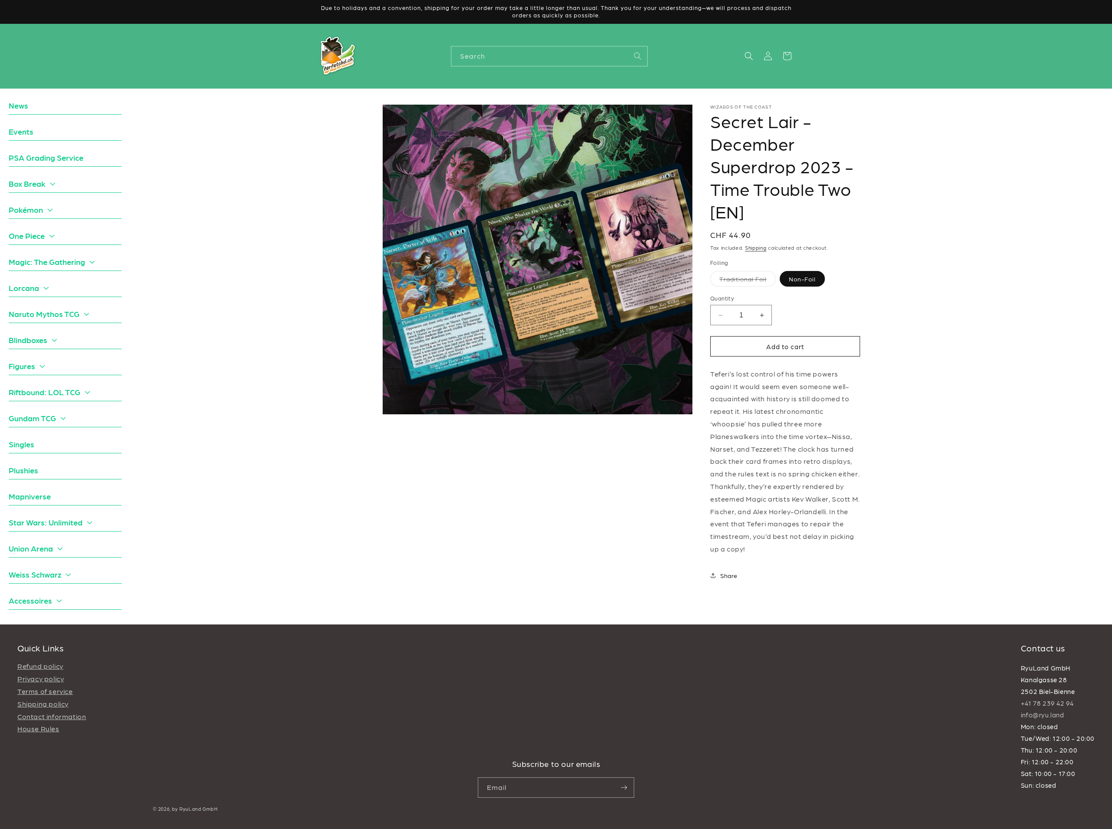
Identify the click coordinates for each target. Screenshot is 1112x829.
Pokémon (26, 209)
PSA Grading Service (46, 157)
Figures (22, 365)
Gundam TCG (32, 418)
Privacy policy (40, 678)
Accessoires (30, 600)
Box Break (27, 183)
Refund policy (40, 666)
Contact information (51, 716)
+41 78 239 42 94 (1047, 703)
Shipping (756, 247)
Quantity (722, 298)
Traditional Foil (747, 281)
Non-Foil (802, 278)
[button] (748, 56)
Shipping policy (43, 704)
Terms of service (45, 691)
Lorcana (24, 287)
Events (21, 131)
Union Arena (31, 548)
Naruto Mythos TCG (44, 313)
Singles (21, 444)
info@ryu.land (1042, 715)
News (18, 105)
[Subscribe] (624, 787)
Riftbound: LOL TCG (44, 391)
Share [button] (729, 575)
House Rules (38, 728)
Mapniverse (30, 496)
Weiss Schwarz (35, 574)
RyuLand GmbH (198, 809)
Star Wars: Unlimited (46, 522)
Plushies (23, 470)
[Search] (637, 56)
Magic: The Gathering (47, 261)
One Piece (27, 235)
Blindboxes (28, 339)
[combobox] (549, 56)
